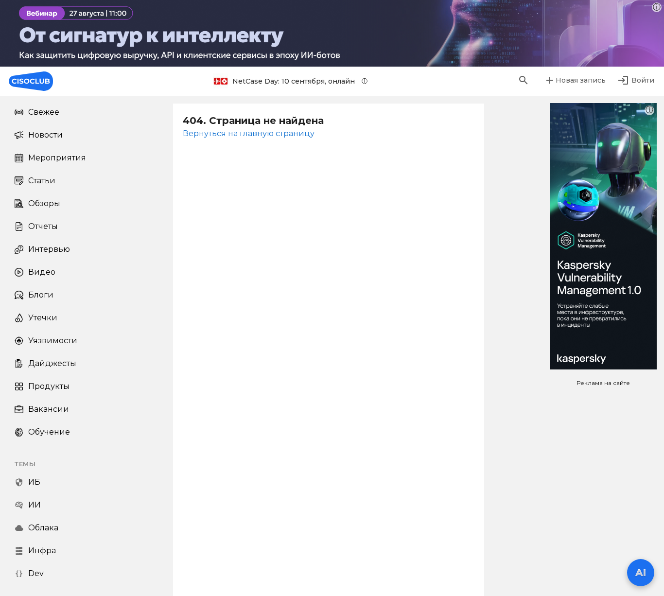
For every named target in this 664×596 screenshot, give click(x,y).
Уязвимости (52, 340)
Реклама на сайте (603, 382)
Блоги (40, 294)
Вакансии (48, 409)
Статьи (41, 180)
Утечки (42, 317)
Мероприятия (57, 157)
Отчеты (43, 226)
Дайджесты (52, 363)
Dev (36, 573)
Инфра (42, 550)
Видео (41, 272)
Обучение (49, 432)
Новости (45, 135)
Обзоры (44, 203)
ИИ (34, 504)
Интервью (49, 249)
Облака (43, 527)
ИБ (34, 482)
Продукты (49, 386)
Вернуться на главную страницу (249, 133)
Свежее (43, 112)
